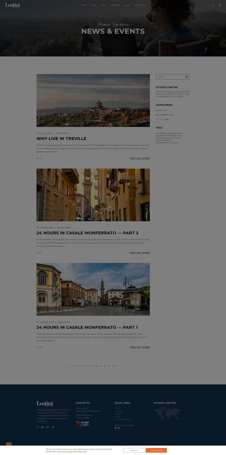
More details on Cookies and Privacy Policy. (72, 451)
